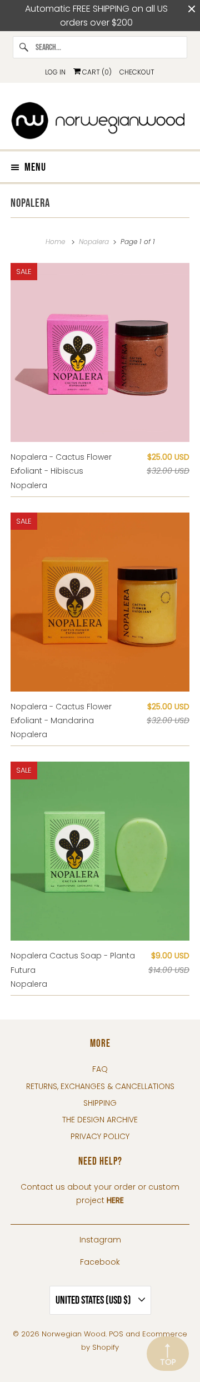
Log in (55, 72)
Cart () (96, 72)
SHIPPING (100, 1102)
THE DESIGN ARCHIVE (100, 1119)
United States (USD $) (94, 1300)
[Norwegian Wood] (100, 120)
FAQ (100, 1069)
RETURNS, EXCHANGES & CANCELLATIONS (100, 1086)
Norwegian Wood (74, 1334)
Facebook (100, 1261)
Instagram (100, 1239)
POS (116, 1334)
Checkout (136, 72)
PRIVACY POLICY (100, 1136)
